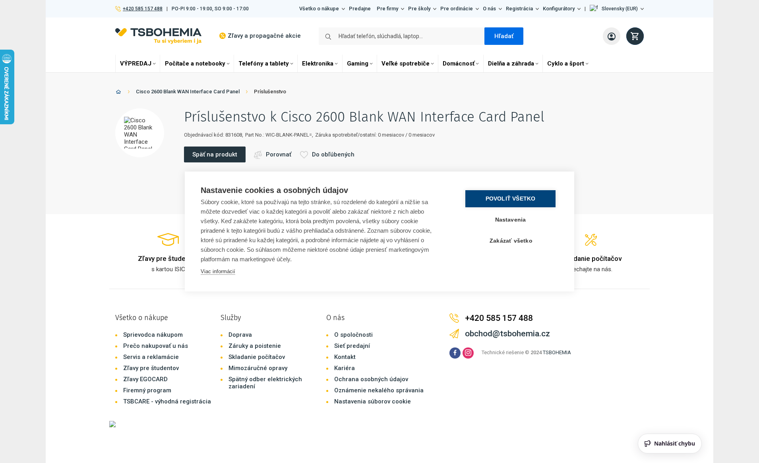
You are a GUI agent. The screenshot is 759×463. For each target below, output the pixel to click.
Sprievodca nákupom (153, 334)
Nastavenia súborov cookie (372, 401)
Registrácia (519, 9)
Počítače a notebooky (195, 63)
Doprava (240, 334)
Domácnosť (458, 63)
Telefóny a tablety (263, 63)
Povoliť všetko (511, 199)
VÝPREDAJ (135, 63)
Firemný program (147, 390)
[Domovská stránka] (118, 93)
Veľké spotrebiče (405, 63)
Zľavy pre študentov (151, 368)
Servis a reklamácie (151, 357)
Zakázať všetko (511, 241)
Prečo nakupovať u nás (155, 345)
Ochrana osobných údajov (371, 379)
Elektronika (317, 63)
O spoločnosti (353, 334)
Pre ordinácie (456, 9)
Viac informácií (218, 271)
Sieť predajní (352, 345)
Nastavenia (510, 220)
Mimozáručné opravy (257, 368)
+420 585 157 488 (142, 9)
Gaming (357, 63)
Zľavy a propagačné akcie (264, 35)
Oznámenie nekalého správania (379, 390)
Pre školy (419, 9)
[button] (617, 8)
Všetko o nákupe (319, 9)
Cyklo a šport (565, 63)
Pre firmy (387, 9)
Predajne (360, 9)
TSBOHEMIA (557, 352)
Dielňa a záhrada (511, 63)
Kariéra (344, 368)
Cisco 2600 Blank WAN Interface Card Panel (188, 92)
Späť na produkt (214, 154)
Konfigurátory (559, 9)
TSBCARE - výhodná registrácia (167, 401)
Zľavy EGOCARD (145, 379)
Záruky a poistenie (254, 345)
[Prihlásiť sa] (611, 36)
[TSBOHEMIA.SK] (158, 36)
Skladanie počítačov (256, 357)
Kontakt (345, 357)
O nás (489, 9)
